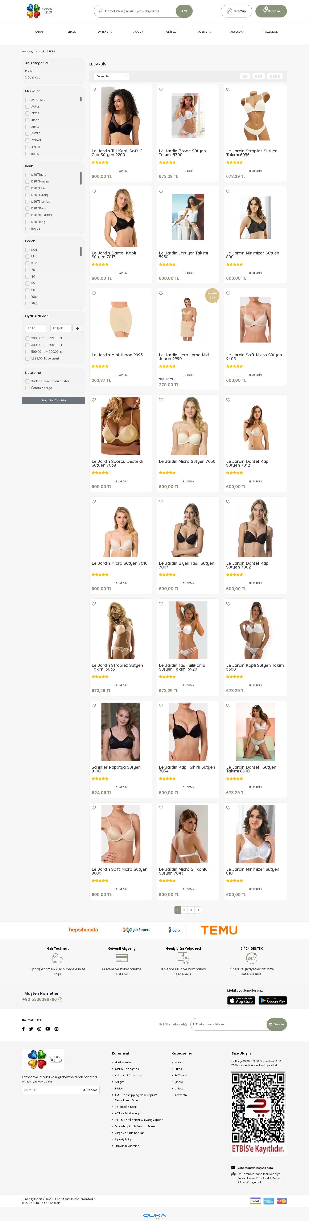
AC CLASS (38, 100)
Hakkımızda (123, 1062)
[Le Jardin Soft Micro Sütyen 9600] (121, 834)
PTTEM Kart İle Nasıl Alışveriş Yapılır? (139, 1120)
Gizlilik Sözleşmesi (127, 1069)
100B (34, 297)
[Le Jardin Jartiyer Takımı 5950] (188, 217)
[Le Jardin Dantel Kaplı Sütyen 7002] (255, 528)
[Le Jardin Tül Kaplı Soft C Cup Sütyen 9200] (121, 116)
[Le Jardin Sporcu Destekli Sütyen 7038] (121, 426)
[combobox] (27, 1090)
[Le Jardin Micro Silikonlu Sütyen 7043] (188, 834)
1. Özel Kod (32, 77)
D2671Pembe (40, 202)
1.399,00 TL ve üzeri (45, 358)
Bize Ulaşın (241, 1053)
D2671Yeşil (38, 222)
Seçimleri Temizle (54, 400)
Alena (35, 120)
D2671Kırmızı (40, 181)
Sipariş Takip (123, 1139)
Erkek (178, 1069)
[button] (236, 11)
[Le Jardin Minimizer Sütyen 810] (255, 834)
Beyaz (35, 228)
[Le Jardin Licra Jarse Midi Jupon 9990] (188, 319)
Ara (184, 11)
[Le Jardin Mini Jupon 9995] (121, 319)
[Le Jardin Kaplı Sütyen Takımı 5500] (255, 630)
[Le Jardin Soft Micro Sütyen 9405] (255, 319)
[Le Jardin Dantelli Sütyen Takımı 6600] (255, 732)
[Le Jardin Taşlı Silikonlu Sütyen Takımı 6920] (188, 630)
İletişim (119, 1082)
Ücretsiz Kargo (41, 388)
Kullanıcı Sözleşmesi (129, 1075)
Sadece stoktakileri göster (50, 381)
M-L (34, 256)
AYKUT (36, 147)
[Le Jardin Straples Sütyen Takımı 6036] (255, 116)
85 (33, 283)
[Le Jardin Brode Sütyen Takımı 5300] (188, 116)
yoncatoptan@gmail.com (255, 1168)
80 (33, 276)
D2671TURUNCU (42, 215)
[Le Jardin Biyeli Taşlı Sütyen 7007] (188, 528)
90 (33, 290)
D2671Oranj (39, 195)
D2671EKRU (38, 175)
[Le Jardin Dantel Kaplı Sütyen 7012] (255, 426)
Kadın (29, 71)
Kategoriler (182, 1053)
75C (34, 303)
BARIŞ (35, 154)
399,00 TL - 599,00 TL (46, 345)
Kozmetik (181, 1095)
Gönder (279, 1024)
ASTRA (35, 133)
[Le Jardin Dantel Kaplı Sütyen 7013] (121, 217)
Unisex (179, 1089)
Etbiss (119, 1089)
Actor (35, 106)
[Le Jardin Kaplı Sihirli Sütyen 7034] (188, 732)
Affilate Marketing (127, 1113)
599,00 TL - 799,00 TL (47, 352)
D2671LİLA (38, 188)
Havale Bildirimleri (127, 1146)
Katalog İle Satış (126, 1107)
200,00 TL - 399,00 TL (46, 338)
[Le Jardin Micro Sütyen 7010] (121, 528)
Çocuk (179, 1082)
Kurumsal (120, 1053)
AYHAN (36, 140)
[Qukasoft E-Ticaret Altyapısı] (154, 1216)
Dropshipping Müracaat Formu (136, 1126)
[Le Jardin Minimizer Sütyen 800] (255, 217)
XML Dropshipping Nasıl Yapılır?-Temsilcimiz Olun (136, 1097)
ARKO (35, 127)
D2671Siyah (39, 208)
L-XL (34, 250)
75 (33, 270)
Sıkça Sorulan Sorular (129, 1133)
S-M (34, 263)
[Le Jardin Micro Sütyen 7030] (188, 426)
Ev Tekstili (181, 1075)
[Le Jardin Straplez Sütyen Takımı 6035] (121, 630)
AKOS (35, 113)
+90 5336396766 (40, 999)
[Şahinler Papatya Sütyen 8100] (121, 732)
